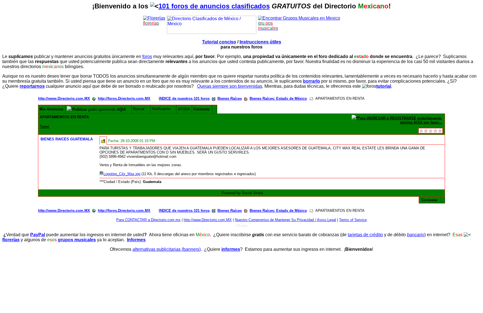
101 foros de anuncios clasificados (214, 6)
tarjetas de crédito (365, 234)
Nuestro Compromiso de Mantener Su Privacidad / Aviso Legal (285, 220)
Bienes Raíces (229, 98)
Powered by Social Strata (242, 193)
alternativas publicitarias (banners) (166, 249)
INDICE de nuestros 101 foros (184, 98)
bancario (415, 234)
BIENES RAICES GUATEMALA (67, 139)
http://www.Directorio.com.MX (64, 98)
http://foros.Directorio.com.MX (124, 98)
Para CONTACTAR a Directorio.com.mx (148, 220)
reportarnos (32, 86)
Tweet (44, 126)
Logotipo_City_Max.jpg (121, 174)
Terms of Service (353, 220)
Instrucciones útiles (260, 42)
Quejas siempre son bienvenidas (229, 86)
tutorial (383, 86)
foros (147, 56)
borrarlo (311, 81)
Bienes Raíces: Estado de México (278, 98)
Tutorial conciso (219, 42)
